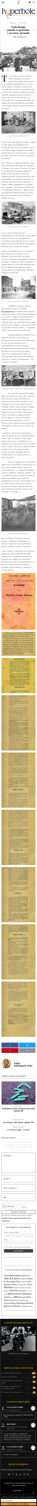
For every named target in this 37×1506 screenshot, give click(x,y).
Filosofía (14, 1290)
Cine (18, 1281)
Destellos (8, 1287)
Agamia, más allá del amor (9, 1377)
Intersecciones (14, 1293)
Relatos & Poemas (12, 1305)
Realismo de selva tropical (14, 1449)
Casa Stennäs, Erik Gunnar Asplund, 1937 (18, 1121)
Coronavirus (22, 1284)
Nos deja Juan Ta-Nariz (14, 1410)
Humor (5, 1294)
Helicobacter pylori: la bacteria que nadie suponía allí (18, 1109)
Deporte (29, 1284)
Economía (22, 1288)
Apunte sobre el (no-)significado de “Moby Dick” (17, 1428)
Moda (12, 1297)
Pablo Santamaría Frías (20, 37)
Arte (28, 1275)
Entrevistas (28, 1288)
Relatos (29, 1303)
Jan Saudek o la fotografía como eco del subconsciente (11, 1387)
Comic (23, 1282)
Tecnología (30, 1306)
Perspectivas (14, 1300)
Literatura (26, 1293)
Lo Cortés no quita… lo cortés (18, 1128)
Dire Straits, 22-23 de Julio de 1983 (12, 1392)
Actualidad (9, 1275)
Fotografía (22, 1290)
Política (13, 1303)
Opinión (24, 1297)
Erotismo (6, 1291)
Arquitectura (20, 1275)
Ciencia (23, 1278)
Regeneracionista (7, 311)
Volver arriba (17, 1490)
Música (17, 1296)
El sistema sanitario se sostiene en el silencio (12, 1381)
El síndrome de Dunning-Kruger (11, 1373)
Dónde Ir (16, 1288)
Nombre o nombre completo (11, 1232)
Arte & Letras (11, 1278)
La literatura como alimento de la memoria (18, 1355)
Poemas (6, 1303)
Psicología (21, 1303)
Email (5, 1240)
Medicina (13, 23)
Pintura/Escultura (24, 1300)
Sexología (24, 1306)
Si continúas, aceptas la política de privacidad (18, 1247)
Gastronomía (29, 1291)
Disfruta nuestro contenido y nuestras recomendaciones (18, 1497)
